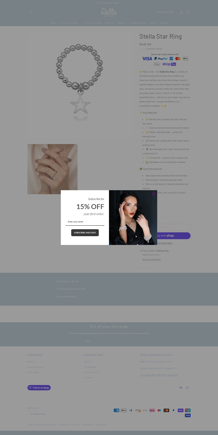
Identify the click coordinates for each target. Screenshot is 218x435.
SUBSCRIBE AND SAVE (85, 232)
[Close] (153, 193)
